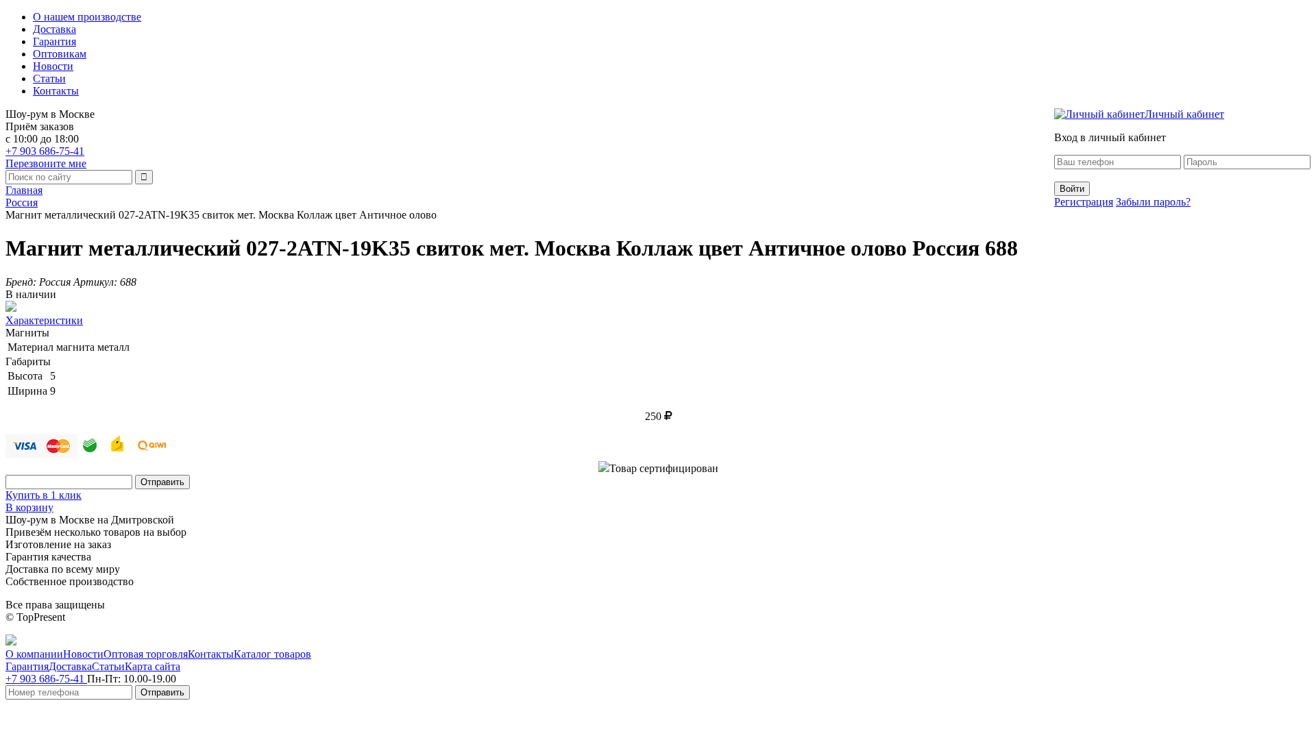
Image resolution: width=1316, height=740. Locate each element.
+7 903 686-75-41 (44, 151)
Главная (23, 190)
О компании (34, 654)
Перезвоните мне (45, 163)
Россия (21, 202)
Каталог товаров (272, 654)
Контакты (56, 91)
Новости (53, 66)
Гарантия (54, 41)
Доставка (54, 29)
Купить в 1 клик (43, 495)
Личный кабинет (1184, 114)
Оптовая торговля (145, 654)
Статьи (49, 78)
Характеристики (44, 320)
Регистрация (1083, 202)
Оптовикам (59, 54)
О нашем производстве (87, 17)
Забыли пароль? (1153, 202)
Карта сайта (152, 666)
